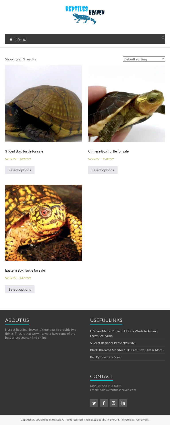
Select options (20, 170)
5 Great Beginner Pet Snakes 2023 (113, 343)
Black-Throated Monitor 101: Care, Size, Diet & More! (127, 350)
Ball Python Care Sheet (106, 357)
